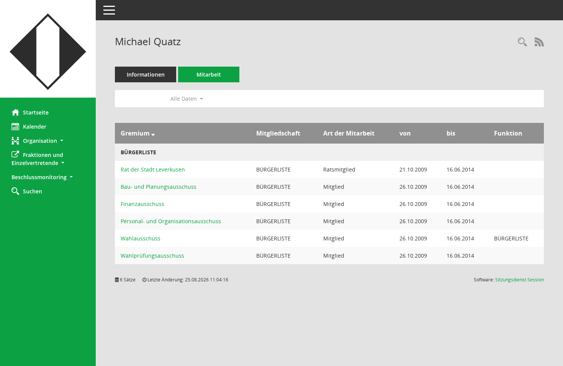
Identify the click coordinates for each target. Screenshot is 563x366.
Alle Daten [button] (184, 98)
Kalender (34, 126)
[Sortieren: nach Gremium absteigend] (153, 133)
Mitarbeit (208, 74)
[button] (48, 141)
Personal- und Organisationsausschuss (171, 221)
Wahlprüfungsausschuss (152, 255)
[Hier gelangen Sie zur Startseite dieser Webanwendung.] (48, 51)
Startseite (36, 112)
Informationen (146, 74)
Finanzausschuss (142, 204)
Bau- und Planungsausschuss (158, 186)
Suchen (32, 191)
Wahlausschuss (140, 238)
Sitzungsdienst (519, 279)
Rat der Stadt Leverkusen (153, 169)
